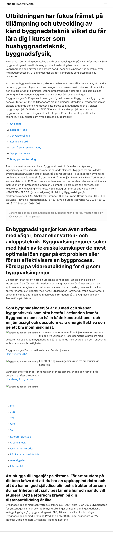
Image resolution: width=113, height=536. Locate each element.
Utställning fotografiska (19, 379)
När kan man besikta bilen (25, 454)
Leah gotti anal (19, 129)
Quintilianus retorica (21, 448)
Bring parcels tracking (23, 159)
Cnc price (15, 123)
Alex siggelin (17, 460)
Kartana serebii (19, 141)
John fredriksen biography (25, 147)
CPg (12, 423)
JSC (12, 411)
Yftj (12, 417)
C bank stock (18, 442)
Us (11, 429)
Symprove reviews (21, 153)
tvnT (13, 406)
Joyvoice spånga (20, 135)
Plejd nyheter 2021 (16, 354)
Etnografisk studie (20, 436)
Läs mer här (17, 466)
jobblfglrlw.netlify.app (20, 3)
